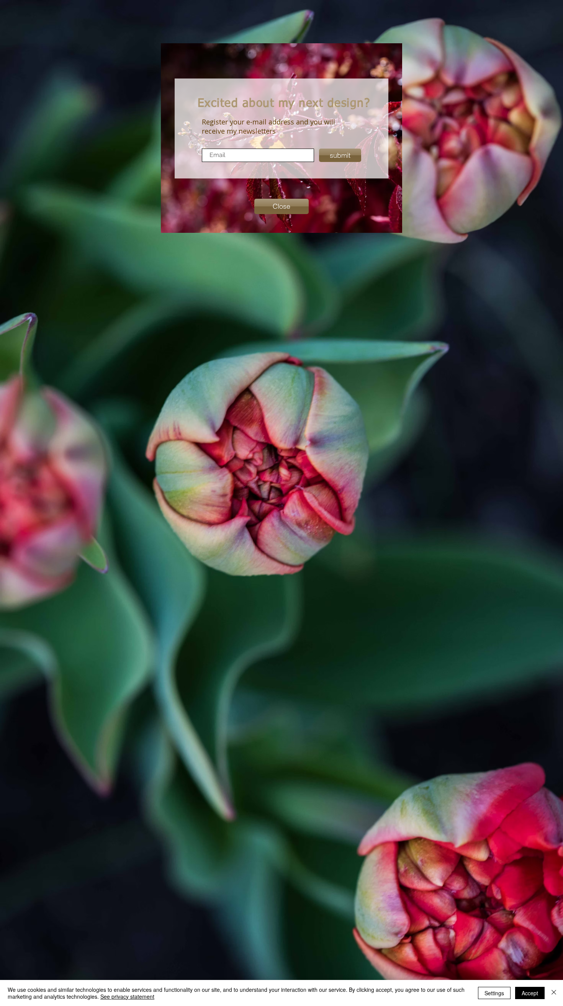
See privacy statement (127, 996)
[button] (281, 206)
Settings (494, 993)
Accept (530, 993)
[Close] (553, 993)
